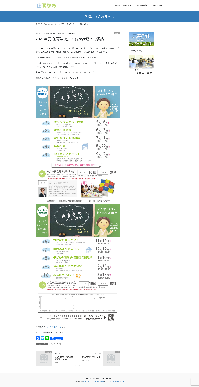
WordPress (86, 381)
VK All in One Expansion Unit (115, 381)
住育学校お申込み (54, 327)
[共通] (111, 356)
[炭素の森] (141, 39)
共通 (116, 33)
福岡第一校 (57, 344)
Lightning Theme (98, 381)
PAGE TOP (192, 373)
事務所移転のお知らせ (91, 357)
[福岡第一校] (44, 356)
